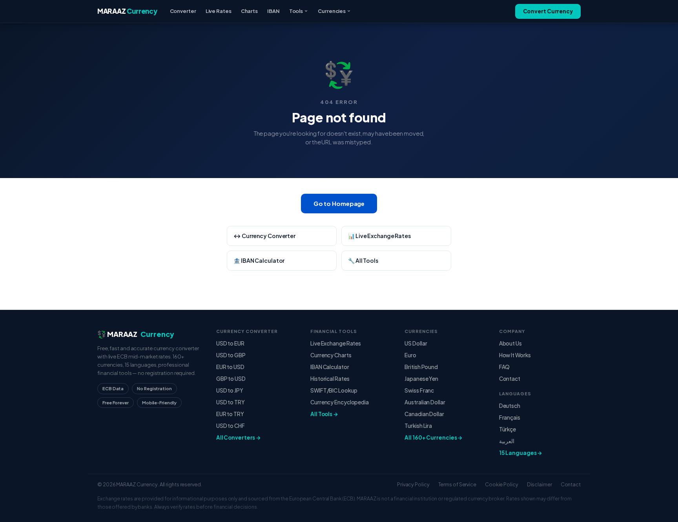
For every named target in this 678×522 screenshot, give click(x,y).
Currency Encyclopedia (339, 402)
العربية (506, 441)
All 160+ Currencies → (434, 437)
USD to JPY (229, 390)
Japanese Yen (421, 378)
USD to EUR (230, 343)
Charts (249, 11)
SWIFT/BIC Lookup (333, 390)
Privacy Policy (413, 484)
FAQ (504, 367)
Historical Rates (329, 378)
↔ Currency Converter (264, 235)
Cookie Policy (501, 484)
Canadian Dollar (424, 414)
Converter (183, 11)
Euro (410, 355)
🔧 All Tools (363, 260)
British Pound (421, 367)
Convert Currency (548, 11)
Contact (509, 378)
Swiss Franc (419, 390)
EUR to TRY (230, 414)
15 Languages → (521, 452)
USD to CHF (230, 425)
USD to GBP (231, 355)
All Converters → (238, 437)
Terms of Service (457, 484)
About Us (510, 343)
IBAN (273, 11)
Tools (296, 11)
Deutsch (509, 405)
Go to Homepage (339, 203)
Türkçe (507, 429)
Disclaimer (539, 484)
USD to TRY (230, 402)
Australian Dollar (425, 402)
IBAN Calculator (329, 367)
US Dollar (416, 343)
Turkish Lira (418, 425)
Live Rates (218, 11)
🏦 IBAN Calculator (258, 260)
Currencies (332, 11)
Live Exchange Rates (335, 343)
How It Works (515, 355)
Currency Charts (331, 355)
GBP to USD (231, 378)
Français (509, 417)
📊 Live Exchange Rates (379, 235)
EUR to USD (230, 367)
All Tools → (324, 414)
